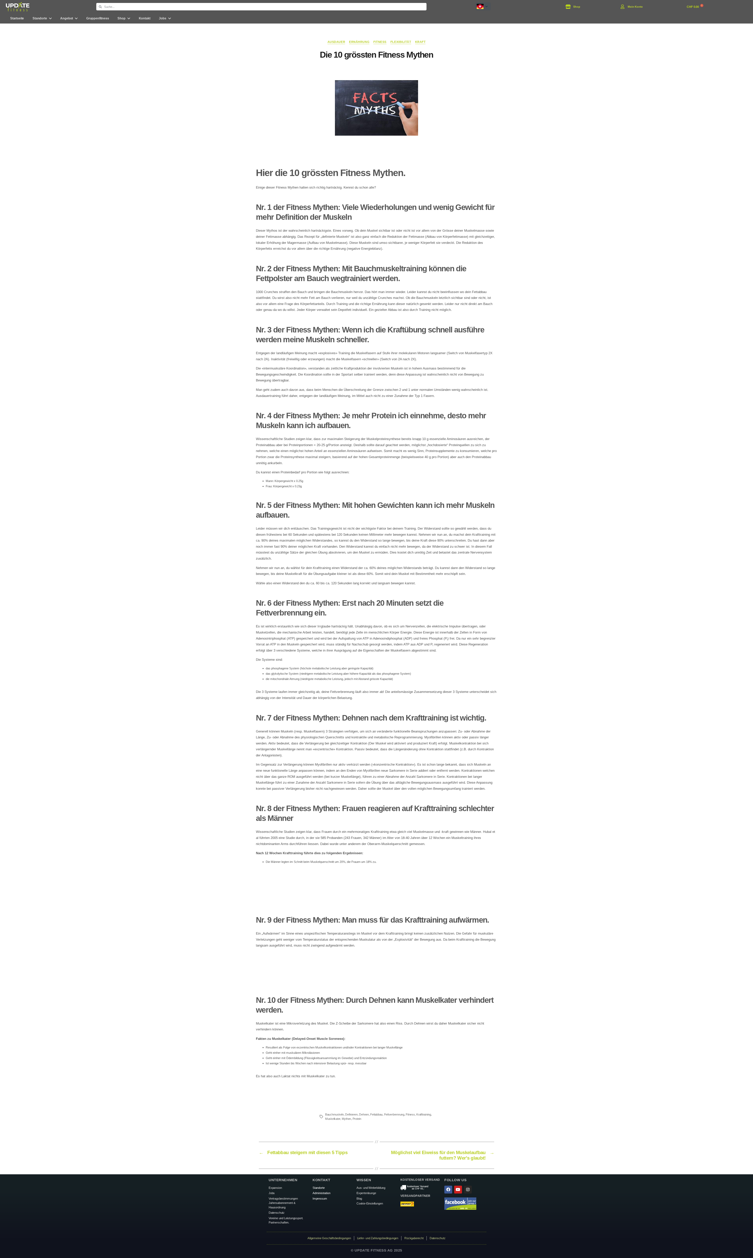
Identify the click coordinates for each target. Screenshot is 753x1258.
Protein (357, 1118)
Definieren (351, 1114)
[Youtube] (458, 1190)
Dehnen (364, 1114)
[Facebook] (448, 1190)
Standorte (40, 18)
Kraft (420, 42)
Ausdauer (336, 42)
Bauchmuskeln (334, 1114)
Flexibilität (400, 42)
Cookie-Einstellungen (369, 1203)
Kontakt (144, 18)
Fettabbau (376, 1114)
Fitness (380, 42)
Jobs (162, 18)
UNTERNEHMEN (283, 1180)
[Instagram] (468, 1190)
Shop (121, 18)
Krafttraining (423, 1114)
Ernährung (359, 42)
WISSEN (363, 1180)
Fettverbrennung (394, 1114)
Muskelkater (332, 1118)
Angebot (66, 18)
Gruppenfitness (97, 18)
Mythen (346, 1118)
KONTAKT (321, 1180)
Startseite (17, 18)
